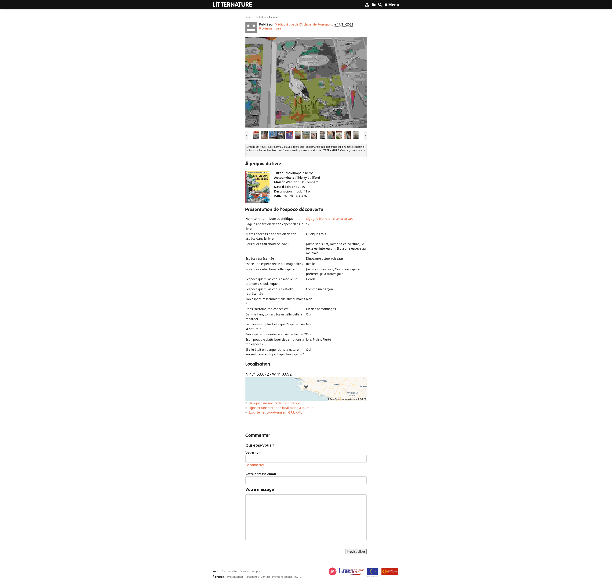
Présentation (235, 576)
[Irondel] (314, 135)
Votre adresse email (260, 474)
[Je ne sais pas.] (256, 135)
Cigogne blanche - (329, 218)
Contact (265, 576)
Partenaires (252, 576)
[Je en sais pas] (322, 135)
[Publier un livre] (367, 4)
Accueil (249, 17)
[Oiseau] (273, 135)
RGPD (297, 576)
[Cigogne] (306, 135)
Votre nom (253, 452)
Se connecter (254, 465)
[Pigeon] (347, 135)
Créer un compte (250, 571)
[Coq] (264, 135)
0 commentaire (270, 28)
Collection (261, 17)
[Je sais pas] (289, 135)
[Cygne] (331, 135)
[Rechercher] (380, 4)
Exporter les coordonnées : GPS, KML (275, 412)
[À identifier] (373, 4)
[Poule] (298, 135)
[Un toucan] (281, 135)
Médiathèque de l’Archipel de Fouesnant (304, 24)
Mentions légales (282, 576)
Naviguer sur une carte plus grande (274, 403)
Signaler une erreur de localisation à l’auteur (280, 408)
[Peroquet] (339, 135)
